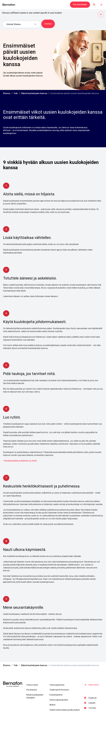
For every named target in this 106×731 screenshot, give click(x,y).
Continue (48, 24)
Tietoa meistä (32, 685)
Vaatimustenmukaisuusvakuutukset (65, 710)
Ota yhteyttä (31, 690)
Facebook (93, 698)
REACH (52, 705)
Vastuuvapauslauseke (59, 700)
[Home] (9, 5)
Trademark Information (59, 690)
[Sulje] (101, 14)
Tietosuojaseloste (57, 685)
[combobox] (19, 24)
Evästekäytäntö (56, 695)
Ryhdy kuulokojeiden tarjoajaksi (34, 696)
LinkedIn (92, 703)
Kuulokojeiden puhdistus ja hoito (21, 461)
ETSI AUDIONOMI (80, 5)
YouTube (92, 708)
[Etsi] (94, 5)
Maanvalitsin (94, 685)
